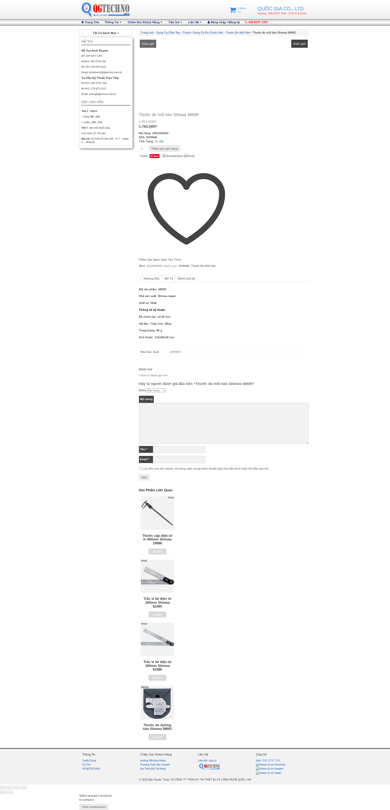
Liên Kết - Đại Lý (207, 760)
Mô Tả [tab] (169, 278)
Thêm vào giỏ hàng (164, 148)
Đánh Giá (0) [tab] (186, 278)
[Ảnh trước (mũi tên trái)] (3, 792)
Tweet (143, 156)
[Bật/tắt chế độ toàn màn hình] (10, 787)
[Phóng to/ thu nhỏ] (3, 787)
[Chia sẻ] (17, 787)
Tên (143, 449)
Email (144, 459)
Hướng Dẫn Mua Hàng (153, 760)
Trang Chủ (92, 22)
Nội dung (146, 399)
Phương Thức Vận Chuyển (155, 764)
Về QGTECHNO (91, 768)
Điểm (142, 390)
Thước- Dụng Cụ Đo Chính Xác (203, 32)
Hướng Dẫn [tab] (152, 278)
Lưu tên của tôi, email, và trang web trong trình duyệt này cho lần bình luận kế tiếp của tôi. (205, 468)
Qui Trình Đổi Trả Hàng (153, 768)
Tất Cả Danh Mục (105, 33)
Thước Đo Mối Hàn (238, 32)
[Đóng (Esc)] (24, 787)
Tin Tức (86, 764)
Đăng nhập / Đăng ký (225, 22)
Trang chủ (147, 32)
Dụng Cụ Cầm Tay (168, 32)
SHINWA (184, 265)
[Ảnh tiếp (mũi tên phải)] (10, 792)
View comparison (94, 806)
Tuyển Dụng (89, 760)
